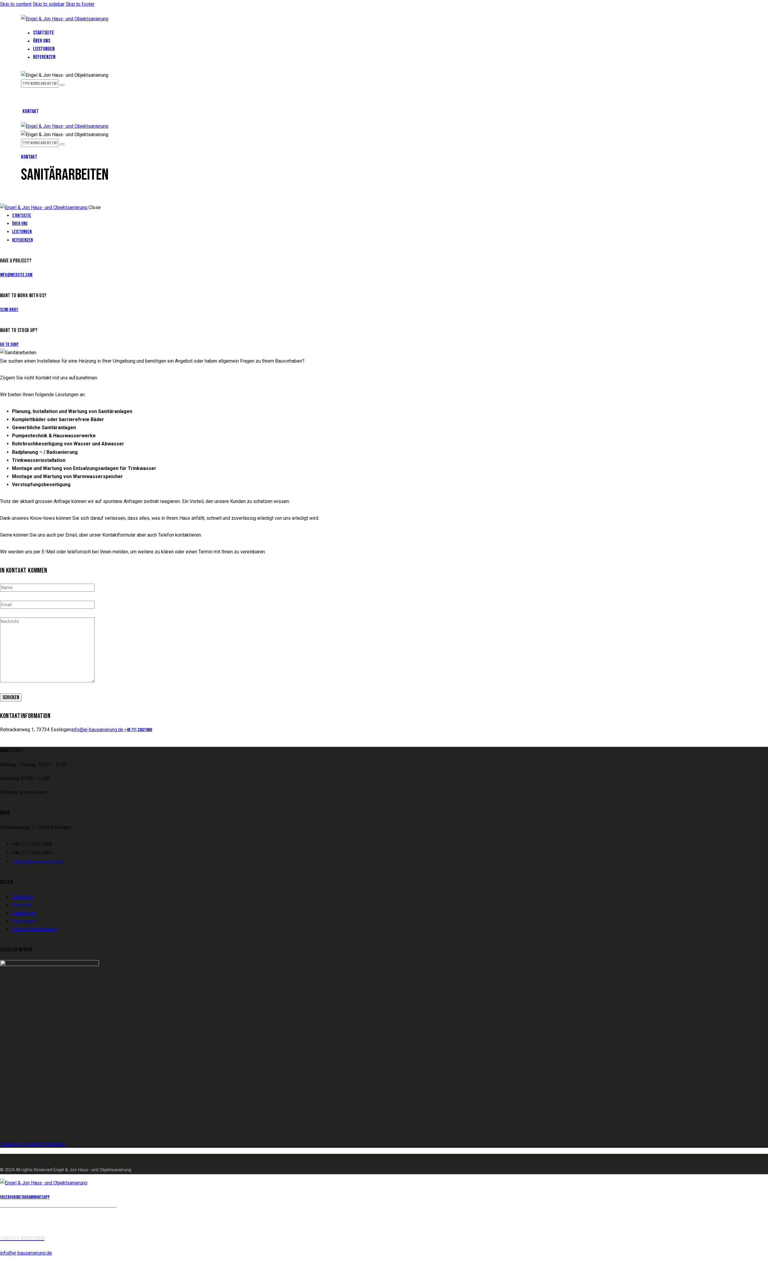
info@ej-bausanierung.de (97, 729)
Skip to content (16, 4)
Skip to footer (80, 4)
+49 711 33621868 (137, 730)
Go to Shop (9, 344)
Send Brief (9, 310)
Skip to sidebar (48, 4)
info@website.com (16, 275)
